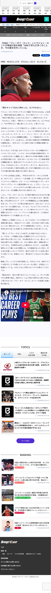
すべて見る (25, 441)
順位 (28, 35)
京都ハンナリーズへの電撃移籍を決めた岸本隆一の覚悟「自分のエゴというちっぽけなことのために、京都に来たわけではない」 (31, 524)
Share (46, 55)
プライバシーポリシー (8, 569)
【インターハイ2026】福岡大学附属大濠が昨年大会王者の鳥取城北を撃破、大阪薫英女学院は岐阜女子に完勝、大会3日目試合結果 (31, 493)
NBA (25, 27)
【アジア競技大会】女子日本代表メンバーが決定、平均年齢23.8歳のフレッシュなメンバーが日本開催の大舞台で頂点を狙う (31, 509)
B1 (17, 528)
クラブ (42, 35)
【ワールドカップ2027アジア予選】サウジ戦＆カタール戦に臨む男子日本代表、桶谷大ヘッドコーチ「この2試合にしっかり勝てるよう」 (31, 478)
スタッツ (35, 35)
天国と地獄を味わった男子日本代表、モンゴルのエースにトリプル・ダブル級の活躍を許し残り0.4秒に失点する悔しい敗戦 (31, 463)
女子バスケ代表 (19, 513)
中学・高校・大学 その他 (46, 28)
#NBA (3, 61)
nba (19, 354)
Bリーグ (15, 27)
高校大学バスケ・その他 (33, 554)
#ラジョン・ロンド (28, 61)
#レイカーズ (41, 61)
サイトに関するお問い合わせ (10, 562)
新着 (5, 27)
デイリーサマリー (18, 35)
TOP (2, 547)
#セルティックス (13, 61)
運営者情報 (4, 558)
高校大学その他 (7, 55)
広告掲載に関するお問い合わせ (11, 566)
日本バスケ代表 (19, 467)
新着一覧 (4, 551)
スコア (8, 35)
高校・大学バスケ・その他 (22, 498)
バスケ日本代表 (35, 27)
